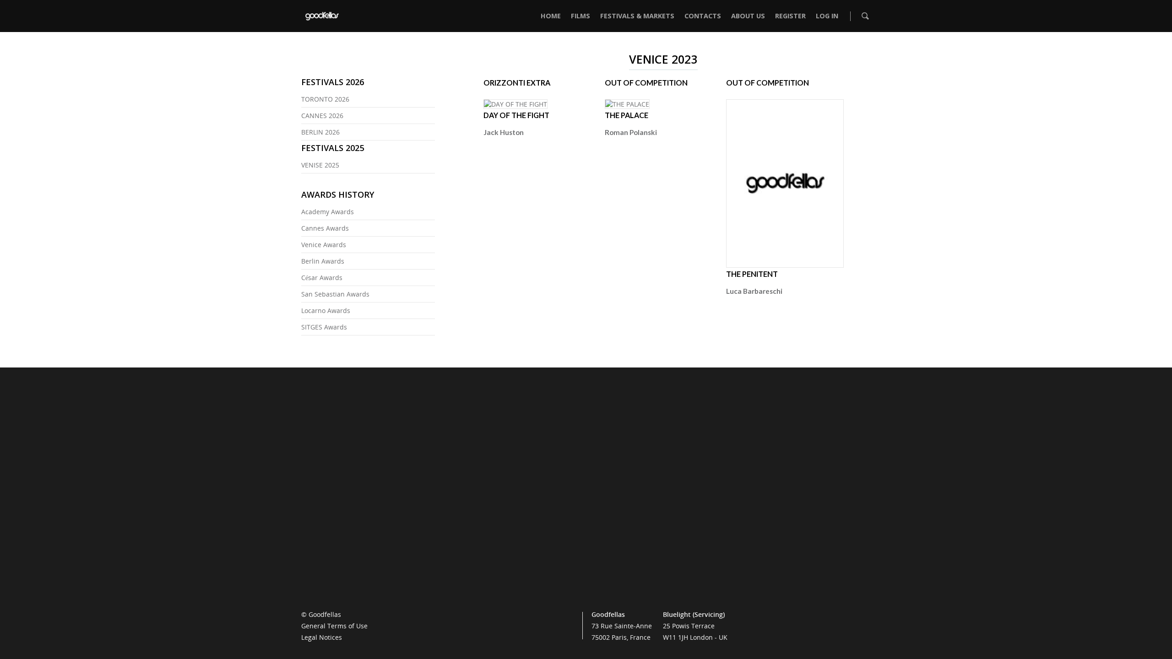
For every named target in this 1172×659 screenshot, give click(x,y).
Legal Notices (321, 637)
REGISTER (790, 15)
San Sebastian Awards (335, 294)
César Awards (321, 277)
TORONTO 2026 (325, 99)
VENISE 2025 (320, 165)
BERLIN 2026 (320, 132)
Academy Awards (327, 211)
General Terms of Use (334, 625)
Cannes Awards (325, 228)
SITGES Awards (324, 327)
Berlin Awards (322, 261)
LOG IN (827, 15)
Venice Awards (323, 244)
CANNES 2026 (322, 115)
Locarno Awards (325, 310)
